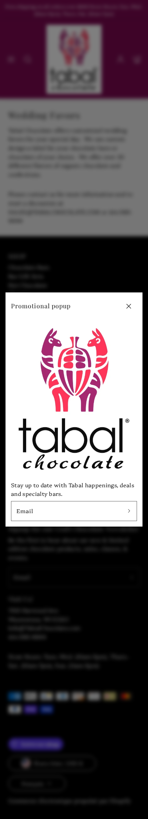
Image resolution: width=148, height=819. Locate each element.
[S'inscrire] (129, 511)
